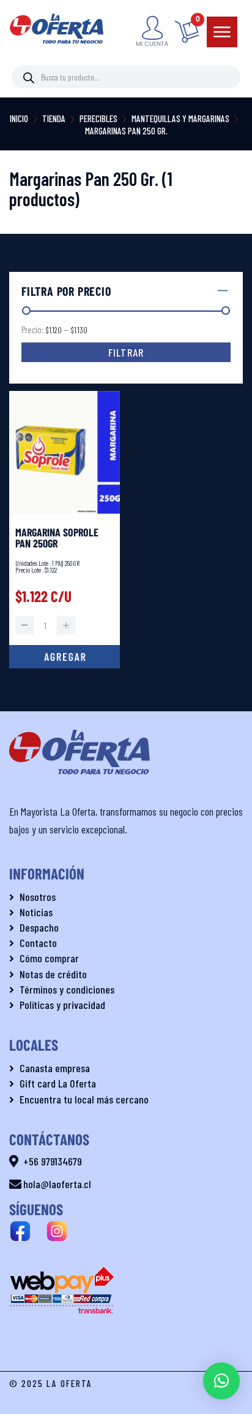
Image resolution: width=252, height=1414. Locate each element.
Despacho (39, 927)
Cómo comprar (49, 958)
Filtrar (126, 352)
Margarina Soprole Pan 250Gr (56, 538)
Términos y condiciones (67, 989)
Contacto (38, 942)
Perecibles (98, 118)
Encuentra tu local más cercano (84, 1099)
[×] (221, 1380)
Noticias (36, 912)
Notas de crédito (53, 974)
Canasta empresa (55, 1068)
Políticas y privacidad (62, 1004)
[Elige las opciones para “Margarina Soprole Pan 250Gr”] (64, 656)
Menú (222, 32)
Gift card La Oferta (58, 1083)
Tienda (53, 118)
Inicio (19, 118)
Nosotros (38, 896)
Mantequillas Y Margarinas (180, 118)
